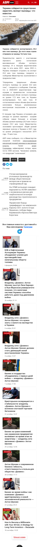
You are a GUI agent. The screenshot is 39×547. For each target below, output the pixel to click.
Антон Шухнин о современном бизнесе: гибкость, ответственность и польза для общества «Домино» (19, 468)
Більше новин (19, 537)
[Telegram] (10, 164)
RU (35, 2)
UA (32, 2)
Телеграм (28, 227)
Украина (6, 159)
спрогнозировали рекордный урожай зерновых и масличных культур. (19, 143)
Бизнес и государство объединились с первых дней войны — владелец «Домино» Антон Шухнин (19, 377)
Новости (5, 16)
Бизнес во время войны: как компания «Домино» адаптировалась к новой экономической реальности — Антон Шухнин (19, 497)
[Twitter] (7, 164)
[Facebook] (4, 164)
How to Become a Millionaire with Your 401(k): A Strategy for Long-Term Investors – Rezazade (19, 524)
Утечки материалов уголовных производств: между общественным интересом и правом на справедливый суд (20, 179)
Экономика (12, 16)
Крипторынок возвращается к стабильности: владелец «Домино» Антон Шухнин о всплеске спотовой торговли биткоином (19, 406)
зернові (14, 159)
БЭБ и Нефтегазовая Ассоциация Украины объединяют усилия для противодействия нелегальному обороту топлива (16, 256)
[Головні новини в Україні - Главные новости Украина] (8, 2)
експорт (22, 159)
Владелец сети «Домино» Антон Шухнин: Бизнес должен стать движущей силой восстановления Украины (19, 349)
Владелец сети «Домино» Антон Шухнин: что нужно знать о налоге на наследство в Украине (19, 321)
